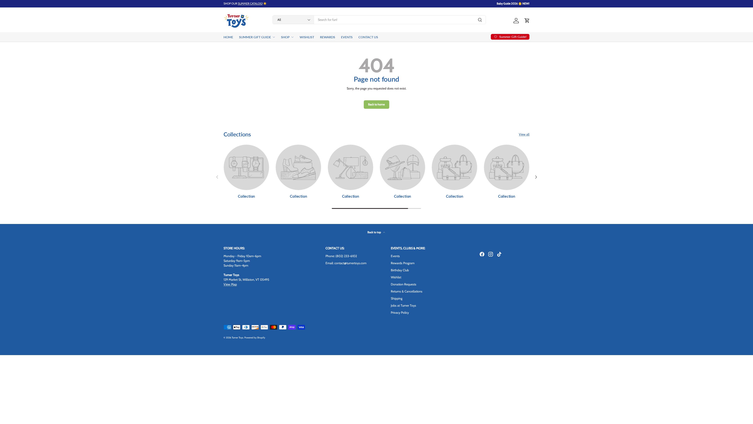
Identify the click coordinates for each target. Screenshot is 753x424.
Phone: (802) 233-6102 (341, 256)
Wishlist (396, 277)
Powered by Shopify (254, 337)
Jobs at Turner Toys (403, 305)
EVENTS (347, 37)
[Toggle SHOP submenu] (292, 37)
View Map (230, 284)
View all (524, 134)
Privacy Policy (400, 312)
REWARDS (327, 37)
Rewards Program (403, 263)
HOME (228, 37)
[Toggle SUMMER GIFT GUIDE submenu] (273, 37)
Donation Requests (403, 284)
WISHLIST (307, 37)
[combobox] (379, 20)
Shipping (396, 298)
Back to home (376, 104)
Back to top (374, 232)
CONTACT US (368, 37)
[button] (527, 20)
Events (395, 256)
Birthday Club (400, 270)
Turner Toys (237, 337)
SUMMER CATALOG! (250, 3)
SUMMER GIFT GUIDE (255, 37)
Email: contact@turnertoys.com (346, 263)
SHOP (285, 37)
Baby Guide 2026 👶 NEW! (513, 3)
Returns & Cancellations (406, 291)
